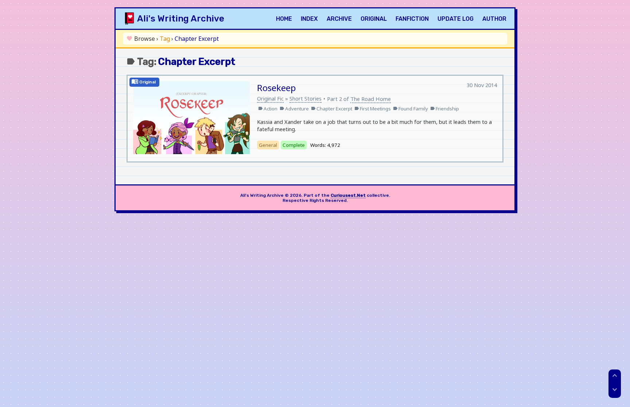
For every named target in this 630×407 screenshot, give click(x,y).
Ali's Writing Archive (180, 18)
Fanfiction (412, 18)
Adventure (294, 108)
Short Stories (305, 98)
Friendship (444, 108)
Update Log (456, 18)
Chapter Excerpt (331, 108)
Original (374, 18)
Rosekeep (276, 88)
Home (284, 18)
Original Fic (270, 98)
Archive (339, 18)
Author (494, 18)
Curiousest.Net (348, 195)
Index (309, 18)
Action (267, 108)
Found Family (410, 108)
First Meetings (372, 108)
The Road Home (370, 98)
